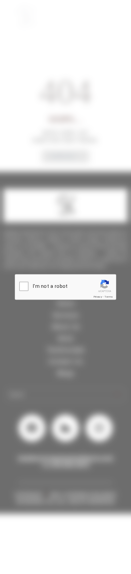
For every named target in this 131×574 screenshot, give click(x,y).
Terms (108, 296)
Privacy (97, 296)
